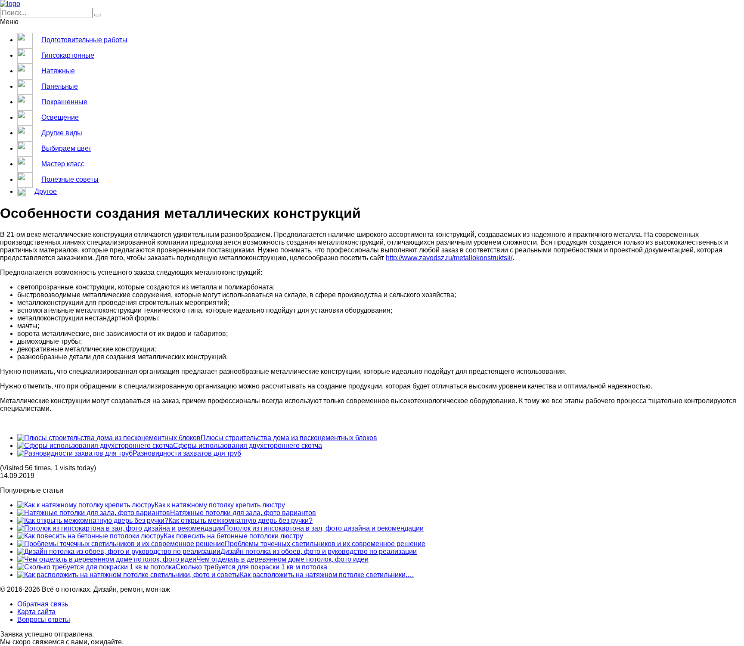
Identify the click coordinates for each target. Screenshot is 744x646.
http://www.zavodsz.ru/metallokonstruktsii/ (449, 257)
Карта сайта (36, 611)
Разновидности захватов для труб (187, 453)
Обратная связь (42, 604)
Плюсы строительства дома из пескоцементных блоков (289, 437)
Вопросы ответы (43, 619)
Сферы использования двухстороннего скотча (247, 445)
